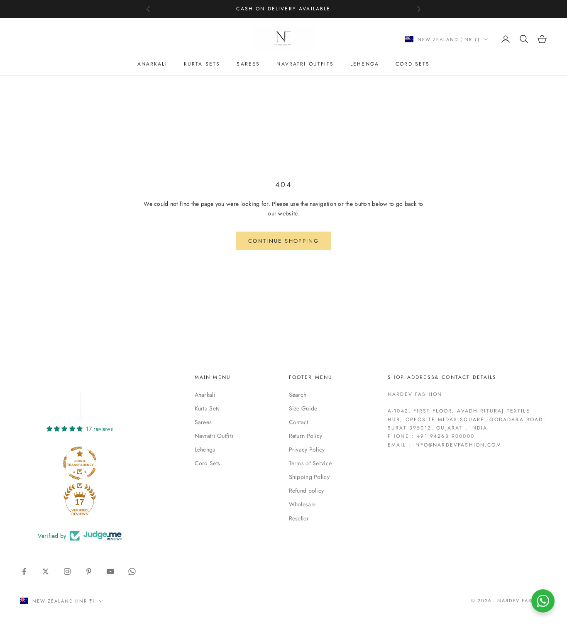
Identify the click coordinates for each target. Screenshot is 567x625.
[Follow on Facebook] (24, 571)
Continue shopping (283, 241)
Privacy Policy (307, 449)
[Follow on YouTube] (110, 571)
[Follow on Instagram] (67, 571)
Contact (298, 422)
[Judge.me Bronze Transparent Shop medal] (79, 463)
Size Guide (303, 408)
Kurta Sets (202, 64)
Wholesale (302, 504)
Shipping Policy (309, 477)
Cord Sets (413, 64)
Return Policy (306, 436)
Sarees (248, 64)
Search (298, 395)
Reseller (299, 518)
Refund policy (306, 490)
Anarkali (152, 64)
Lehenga (364, 64)
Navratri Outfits (305, 64)
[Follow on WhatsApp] (132, 571)
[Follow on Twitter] (46, 571)
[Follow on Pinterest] (89, 571)
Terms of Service (310, 463)
